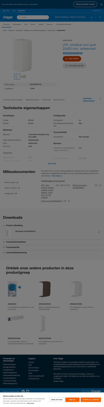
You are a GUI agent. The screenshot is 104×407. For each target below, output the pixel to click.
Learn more (30, 403)
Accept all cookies (91, 400)
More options (56, 400)
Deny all (72, 400)
